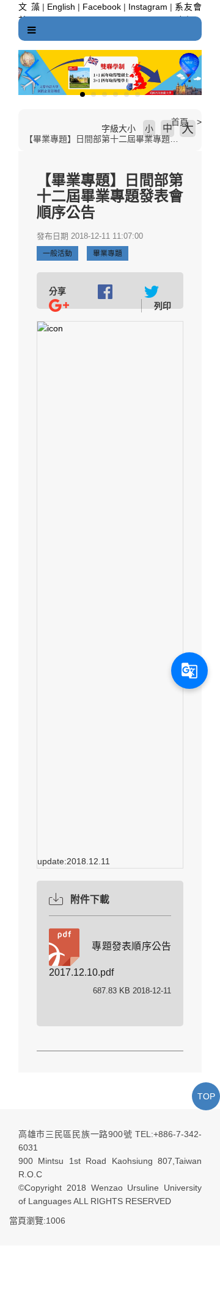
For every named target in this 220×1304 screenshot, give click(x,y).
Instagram (147, 7)
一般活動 (57, 253)
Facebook (101, 7)
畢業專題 (107, 253)
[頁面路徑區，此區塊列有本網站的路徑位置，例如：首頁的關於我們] (21, 122)
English (61, 7)
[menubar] (32, 30)
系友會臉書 (188, 8)
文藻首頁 (29, 8)
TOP (206, 1096)
